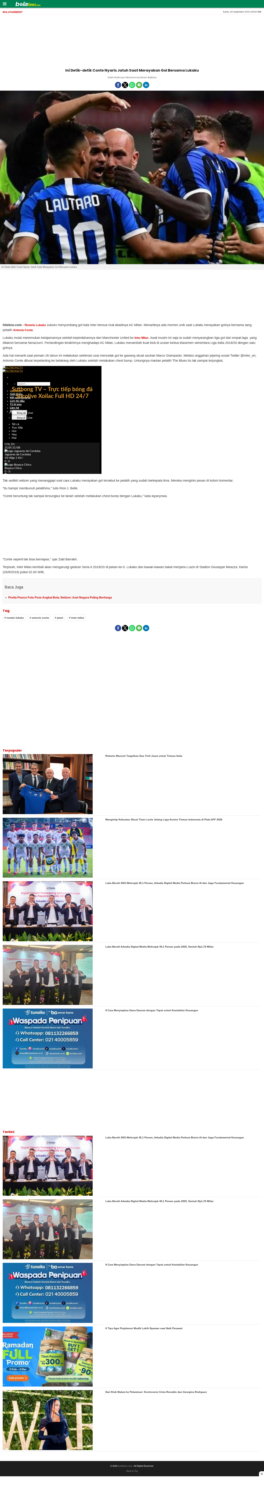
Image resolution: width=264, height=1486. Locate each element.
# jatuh (59, 617)
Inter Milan (142, 337)
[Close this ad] (261, 1473)
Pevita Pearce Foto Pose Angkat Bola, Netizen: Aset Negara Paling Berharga (60, 597)
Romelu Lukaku (35, 325)
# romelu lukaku (14, 617)
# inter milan (76, 617)
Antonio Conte (23, 330)
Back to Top (132, 1471)
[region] (132, 40)
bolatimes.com (125, 1466)
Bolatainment (13, 12)
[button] (4, 3)
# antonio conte (39, 617)
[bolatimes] (27, 4)
